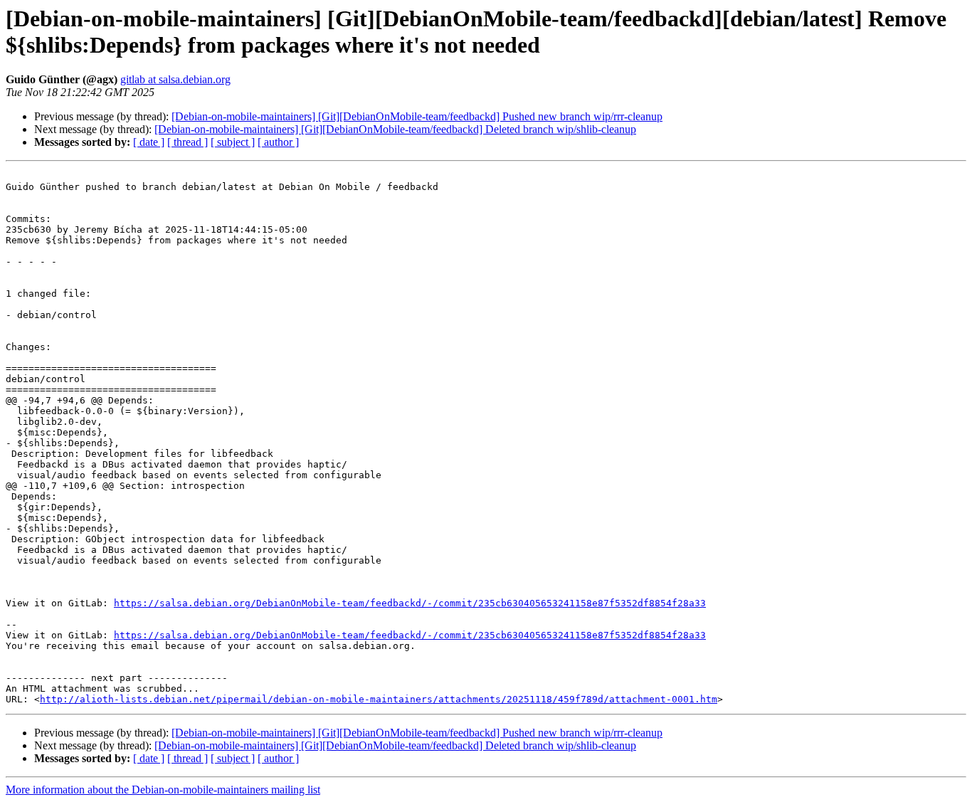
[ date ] (148, 142)
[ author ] (278, 142)
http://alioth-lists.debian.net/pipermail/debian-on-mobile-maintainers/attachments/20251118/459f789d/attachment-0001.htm (378, 699)
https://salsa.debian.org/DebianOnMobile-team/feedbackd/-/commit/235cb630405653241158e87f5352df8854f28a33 (410, 603)
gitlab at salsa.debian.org (175, 79)
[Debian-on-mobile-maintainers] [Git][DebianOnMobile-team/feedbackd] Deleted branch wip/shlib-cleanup (395, 129)
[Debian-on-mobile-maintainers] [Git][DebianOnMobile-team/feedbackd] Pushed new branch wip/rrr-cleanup (416, 116)
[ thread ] (187, 142)
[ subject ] (233, 142)
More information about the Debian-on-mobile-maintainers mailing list (163, 789)
